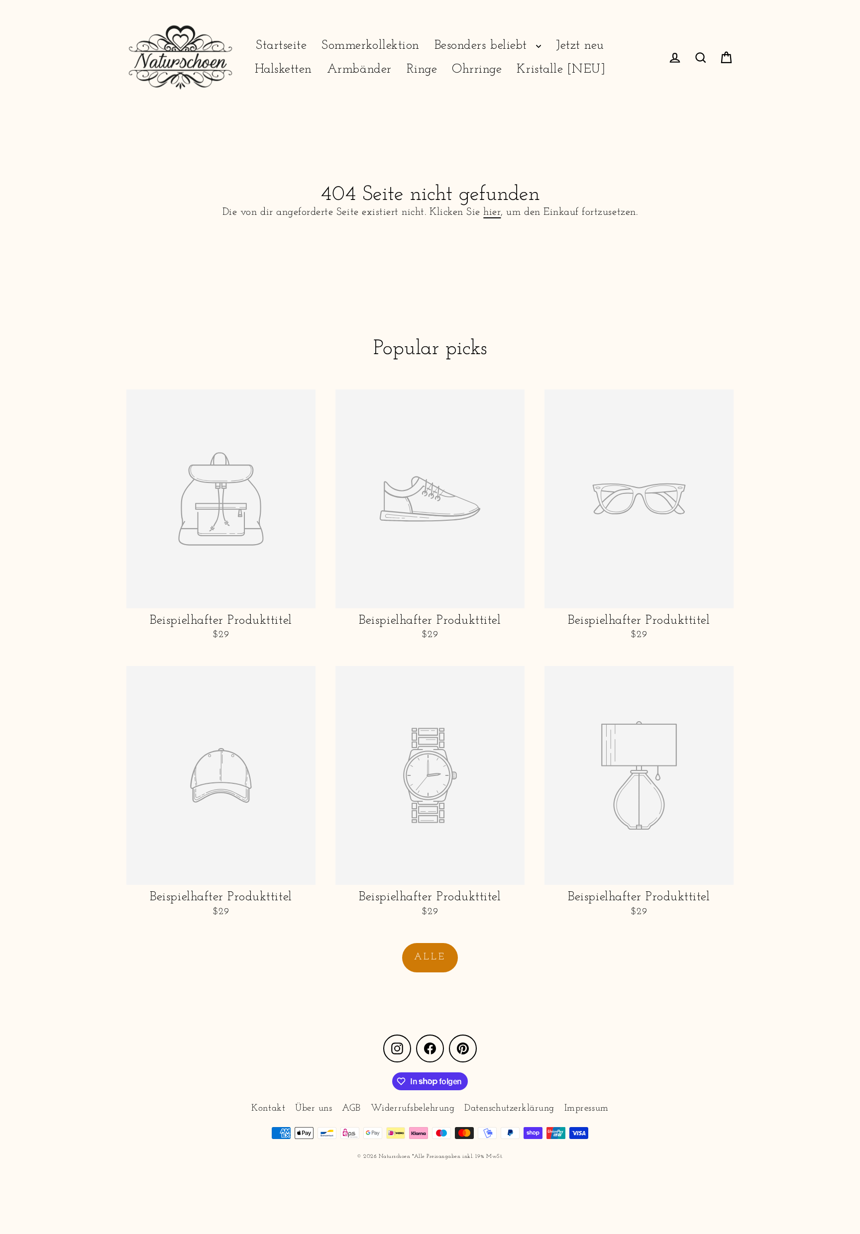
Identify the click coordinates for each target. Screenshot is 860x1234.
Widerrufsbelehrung (412, 1108)
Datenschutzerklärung (509, 1108)
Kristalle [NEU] (561, 69)
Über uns (313, 1108)
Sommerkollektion (370, 45)
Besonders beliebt (482, 45)
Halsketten (283, 69)
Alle (429, 957)
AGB (351, 1108)
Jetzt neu (580, 45)
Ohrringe (477, 69)
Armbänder (359, 69)
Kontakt (268, 1108)
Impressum (586, 1108)
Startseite (281, 45)
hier (492, 212)
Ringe (422, 69)
